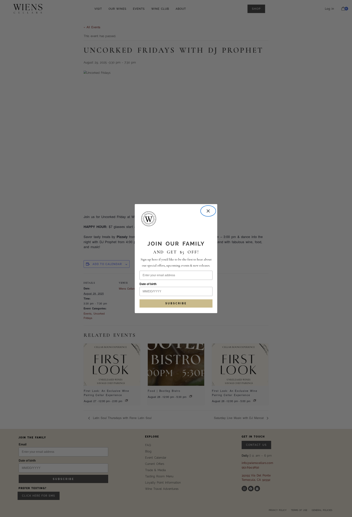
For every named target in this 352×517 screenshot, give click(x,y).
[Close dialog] (208, 211)
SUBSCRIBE (176, 303)
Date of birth (148, 284)
